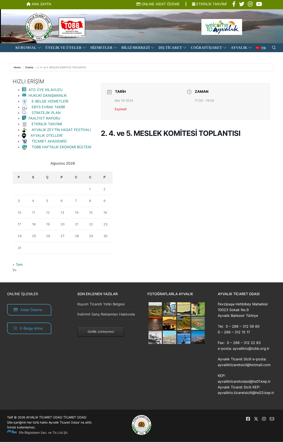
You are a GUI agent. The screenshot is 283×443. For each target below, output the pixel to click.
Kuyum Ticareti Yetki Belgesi (101, 304)
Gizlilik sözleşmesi (101, 331)
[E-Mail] (272, 419)
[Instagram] (264, 419)
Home (17, 67)
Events (29, 67)
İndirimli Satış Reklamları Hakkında (106, 314)
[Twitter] (256, 419)
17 (19, 224)
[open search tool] (274, 48)
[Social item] (233, 4)
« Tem (18, 264)
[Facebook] (248, 419)
